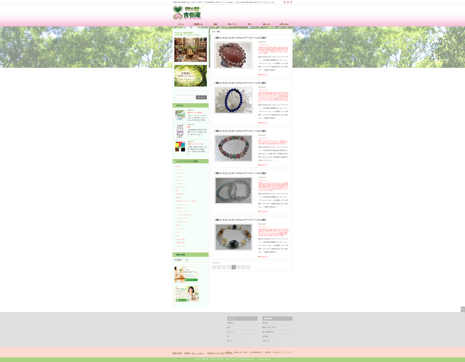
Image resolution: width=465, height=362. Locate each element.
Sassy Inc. (267, 359)
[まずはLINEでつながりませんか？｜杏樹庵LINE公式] (186, 301)
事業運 (273, 51)
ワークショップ (181, 173)
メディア (179, 176)
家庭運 (283, 49)
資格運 (267, 50)
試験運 (275, 92)
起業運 (260, 47)
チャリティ (180, 183)
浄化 (276, 50)
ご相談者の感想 (180, 242)
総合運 (265, 47)
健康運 (272, 50)
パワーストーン (263, 44)
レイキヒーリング (182, 204)
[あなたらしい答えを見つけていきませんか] (186, 282)
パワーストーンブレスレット (269, 95)
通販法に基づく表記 (268, 327)
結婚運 (273, 49)
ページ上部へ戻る (463, 309)
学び (250, 24)
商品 (176, 190)
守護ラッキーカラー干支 (195, 144)
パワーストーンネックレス (271, 142)
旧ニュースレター (182, 187)
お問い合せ (284, 24)
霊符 (188, 127)
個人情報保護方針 (268, 332)
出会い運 (283, 47)
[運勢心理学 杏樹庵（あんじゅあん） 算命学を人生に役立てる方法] (188, 19)
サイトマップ (288, 352)
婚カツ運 (263, 49)
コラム (177, 232)
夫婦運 (262, 50)
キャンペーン (181, 180)
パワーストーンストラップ (266, 98)
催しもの (266, 24)
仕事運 (280, 50)
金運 (278, 47)
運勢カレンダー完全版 (194, 112)
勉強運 (278, 49)
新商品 (179, 197)
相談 (215, 24)
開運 (271, 94)
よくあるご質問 (180, 239)
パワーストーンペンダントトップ (268, 97)
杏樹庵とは (198, 24)
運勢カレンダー (181, 208)
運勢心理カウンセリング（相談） (187, 201)
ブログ (177, 235)
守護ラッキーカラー (279, 94)
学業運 (269, 49)
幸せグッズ (232, 24)
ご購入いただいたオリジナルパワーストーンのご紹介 (240, 38)
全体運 (265, 53)
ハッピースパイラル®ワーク (185, 215)
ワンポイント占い (182, 218)
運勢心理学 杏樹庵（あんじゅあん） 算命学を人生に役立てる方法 (202, 353)
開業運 (270, 47)
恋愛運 (275, 47)
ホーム (181, 24)
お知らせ (178, 166)
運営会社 (265, 323)
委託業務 (265, 336)
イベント (179, 170)
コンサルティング (182, 211)
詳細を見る (264, 74)
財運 (277, 100)
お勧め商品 (180, 194)
